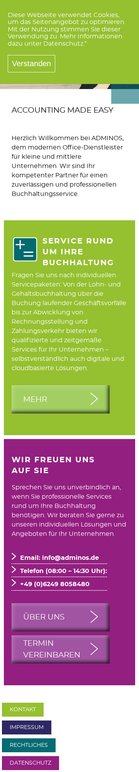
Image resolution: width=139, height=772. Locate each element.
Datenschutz (30, 763)
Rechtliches (29, 745)
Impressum (27, 727)
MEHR (35, 399)
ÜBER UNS (43, 617)
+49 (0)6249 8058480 (55, 584)
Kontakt (23, 709)
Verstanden (31, 63)
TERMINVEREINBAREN (51, 649)
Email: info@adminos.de (59, 558)
